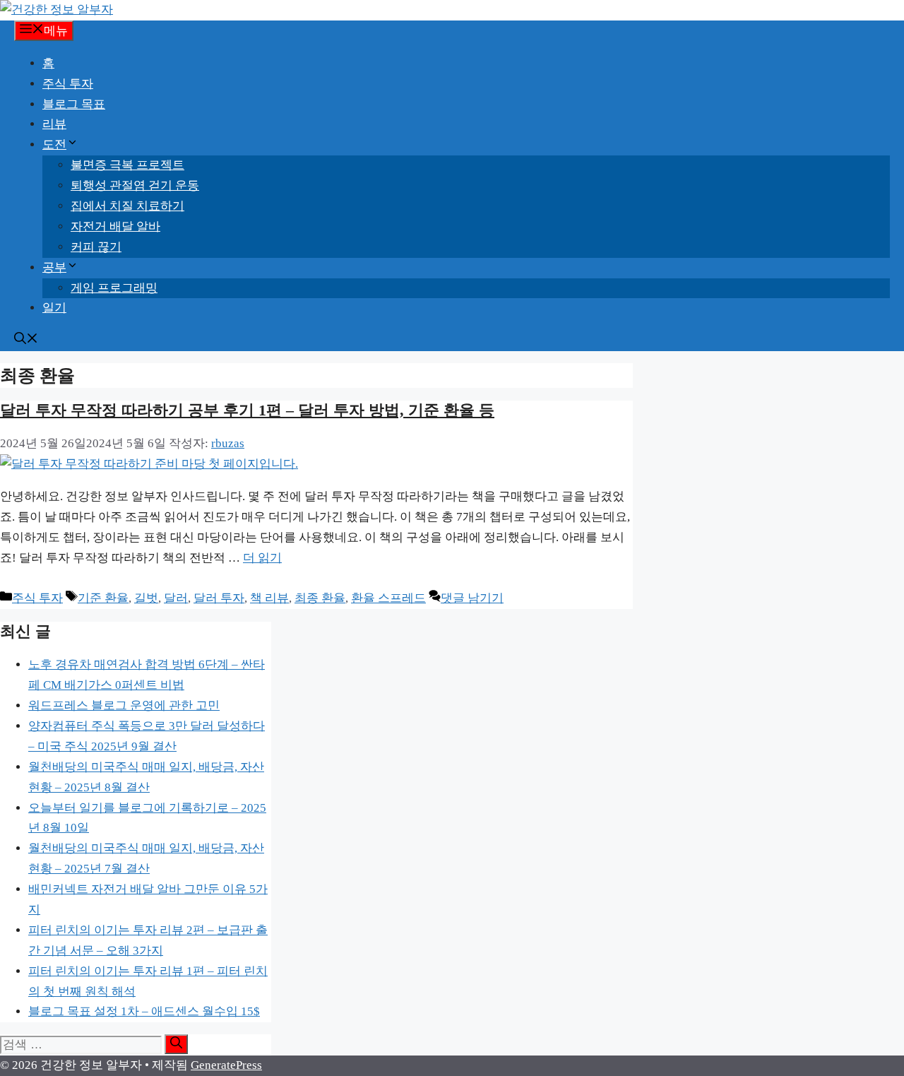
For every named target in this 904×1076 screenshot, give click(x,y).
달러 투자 (219, 598)
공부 (54, 267)
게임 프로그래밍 (114, 288)
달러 (176, 598)
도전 (54, 144)
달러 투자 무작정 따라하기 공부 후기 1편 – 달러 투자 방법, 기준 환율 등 (247, 410)
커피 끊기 (96, 247)
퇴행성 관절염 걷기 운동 (135, 185)
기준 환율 (103, 598)
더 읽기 (262, 557)
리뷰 (54, 124)
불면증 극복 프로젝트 (127, 165)
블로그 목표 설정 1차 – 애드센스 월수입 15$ (144, 1011)
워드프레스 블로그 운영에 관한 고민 (124, 705)
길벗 (146, 598)
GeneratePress (226, 1065)
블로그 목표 (73, 104)
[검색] (176, 1044)
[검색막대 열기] (26, 340)
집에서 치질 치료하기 (127, 206)
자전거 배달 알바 (115, 226)
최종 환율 (320, 598)
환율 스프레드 (388, 598)
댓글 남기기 (472, 598)
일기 (54, 307)
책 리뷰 (269, 598)
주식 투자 (67, 83)
